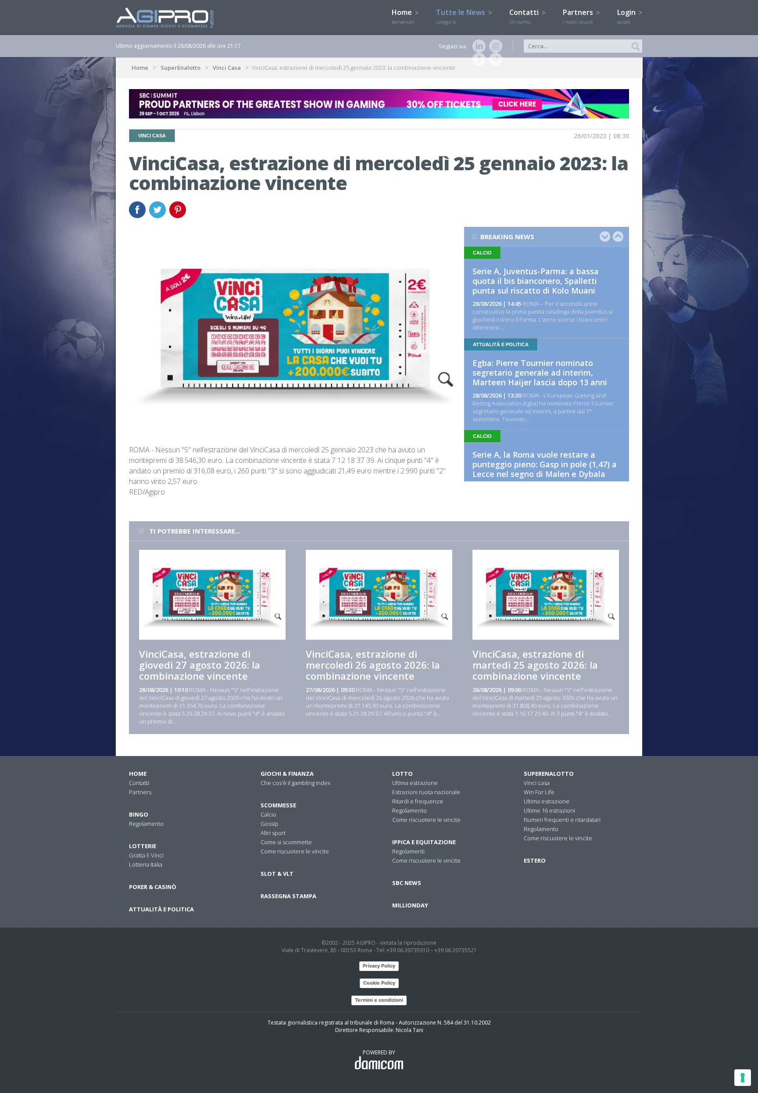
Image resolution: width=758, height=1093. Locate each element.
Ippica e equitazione (424, 842)
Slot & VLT (277, 874)
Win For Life (539, 792)
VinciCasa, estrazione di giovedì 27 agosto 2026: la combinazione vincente (199, 664)
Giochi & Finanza (287, 774)
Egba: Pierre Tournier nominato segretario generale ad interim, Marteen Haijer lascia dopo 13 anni (539, 372)
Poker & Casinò (152, 887)
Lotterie (142, 846)
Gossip (270, 824)
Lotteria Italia (145, 864)
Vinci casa (537, 783)
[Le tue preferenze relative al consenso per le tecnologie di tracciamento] (742, 1077)
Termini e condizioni (379, 1000)
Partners (579, 16)
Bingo (138, 814)
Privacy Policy (379, 966)
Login (627, 16)
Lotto (402, 774)
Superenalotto (549, 774)
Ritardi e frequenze (417, 801)
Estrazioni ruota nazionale (426, 792)
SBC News (406, 883)
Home (403, 16)
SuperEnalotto (180, 68)
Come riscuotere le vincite (295, 851)
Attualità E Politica (161, 909)
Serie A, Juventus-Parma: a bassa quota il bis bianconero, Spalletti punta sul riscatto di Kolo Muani (535, 281)
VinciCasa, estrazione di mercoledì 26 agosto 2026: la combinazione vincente (373, 664)
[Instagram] (494, 46)
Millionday (410, 905)
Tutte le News (461, 16)
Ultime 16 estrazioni (549, 810)
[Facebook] (477, 59)
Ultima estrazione (415, 783)
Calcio (268, 814)
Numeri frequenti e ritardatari (562, 820)
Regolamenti (408, 851)
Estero (535, 860)
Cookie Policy (379, 983)
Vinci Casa (227, 68)
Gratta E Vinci (146, 855)
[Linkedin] (477, 46)
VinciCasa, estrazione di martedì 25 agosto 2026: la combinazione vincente (535, 664)
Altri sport (273, 833)
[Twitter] (494, 59)
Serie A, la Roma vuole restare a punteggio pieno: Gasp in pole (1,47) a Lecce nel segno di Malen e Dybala (544, 464)
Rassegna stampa (288, 896)
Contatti (524, 16)
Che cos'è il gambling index (295, 783)
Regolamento (146, 824)
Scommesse (278, 805)
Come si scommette (286, 842)
